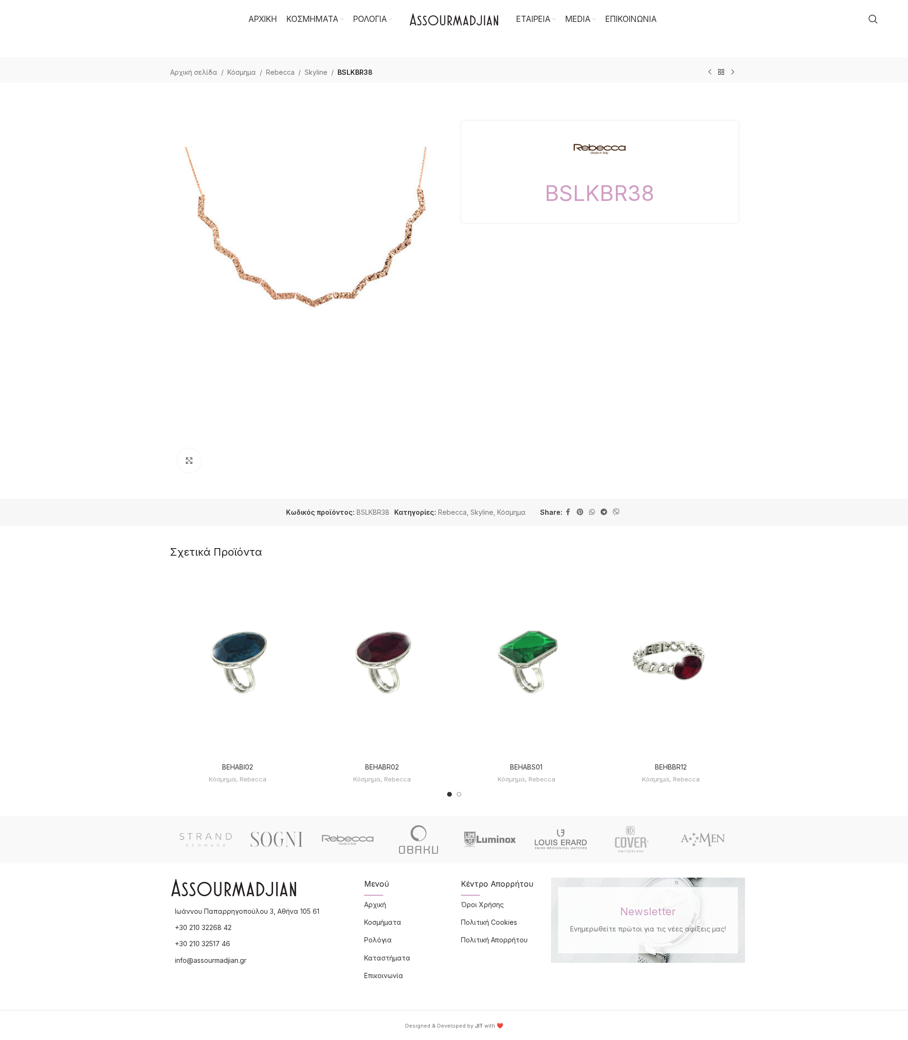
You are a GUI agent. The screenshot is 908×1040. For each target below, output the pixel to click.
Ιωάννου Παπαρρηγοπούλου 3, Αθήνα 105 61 (247, 911)
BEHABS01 (526, 767)
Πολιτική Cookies (489, 922)
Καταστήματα (387, 958)
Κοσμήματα (382, 922)
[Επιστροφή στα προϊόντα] (721, 72)
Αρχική (375, 904)
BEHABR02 (382, 767)
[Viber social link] (616, 512)
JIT (479, 1025)
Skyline (316, 72)
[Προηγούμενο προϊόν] (709, 72)
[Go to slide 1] (449, 794)
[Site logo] (454, 18)
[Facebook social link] (568, 512)
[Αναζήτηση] (873, 19)
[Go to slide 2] (459, 794)
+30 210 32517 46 (202, 944)
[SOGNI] (276, 839)
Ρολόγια (378, 940)
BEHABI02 (237, 767)
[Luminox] (489, 839)
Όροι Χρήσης (482, 904)
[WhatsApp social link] (592, 512)
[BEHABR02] (382, 663)
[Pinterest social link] (580, 512)
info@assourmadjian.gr (210, 960)
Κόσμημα (241, 72)
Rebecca (280, 72)
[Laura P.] (702, 839)
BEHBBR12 (671, 767)
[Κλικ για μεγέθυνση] (189, 460)
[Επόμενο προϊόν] (732, 72)
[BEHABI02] (237, 663)
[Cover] (631, 839)
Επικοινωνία (383, 975)
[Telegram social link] (604, 512)
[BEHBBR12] (670, 663)
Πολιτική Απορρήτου (494, 940)
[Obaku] (418, 839)
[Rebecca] (347, 839)
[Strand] (205, 839)
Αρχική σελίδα (193, 72)
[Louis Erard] (560, 839)
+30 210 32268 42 (203, 927)
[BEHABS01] (526, 663)
